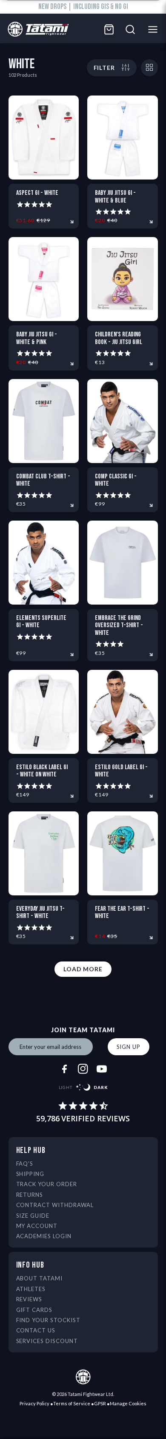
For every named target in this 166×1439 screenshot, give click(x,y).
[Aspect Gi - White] (44, 138)
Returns (29, 1194)
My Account (37, 1225)
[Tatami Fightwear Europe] (36, 29)
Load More (83, 969)
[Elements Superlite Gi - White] (44, 563)
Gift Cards (34, 1309)
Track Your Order (46, 1184)
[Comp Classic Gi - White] (122, 421)
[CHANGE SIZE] (149, 67)
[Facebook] (64, 1069)
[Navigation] (155, 29)
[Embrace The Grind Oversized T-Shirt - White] (122, 563)
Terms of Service (71, 1403)
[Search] (130, 29)
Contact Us (36, 1330)
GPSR (100, 1403)
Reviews (29, 1299)
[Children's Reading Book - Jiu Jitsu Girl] (122, 279)
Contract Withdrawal (55, 1205)
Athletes (31, 1289)
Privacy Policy (34, 1403)
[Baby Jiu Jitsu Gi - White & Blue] (122, 138)
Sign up (128, 1046)
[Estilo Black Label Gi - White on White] (44, 712)
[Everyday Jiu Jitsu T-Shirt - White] (44, 853)
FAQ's (25, 1163)
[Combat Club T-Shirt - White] (44, 421)
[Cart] (109, 29)
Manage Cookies (128, 1403)
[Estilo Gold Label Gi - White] (122, 712)
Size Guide (33, 1215)
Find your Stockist (48, 1320)
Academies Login (44, 1236)
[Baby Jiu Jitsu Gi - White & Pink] (44, 279)
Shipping (30, 1173)
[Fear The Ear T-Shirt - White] (122, 853)
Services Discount (47, 1341)
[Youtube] (102, 1069)
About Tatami (39, 1278)
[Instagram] (83, 1069)
